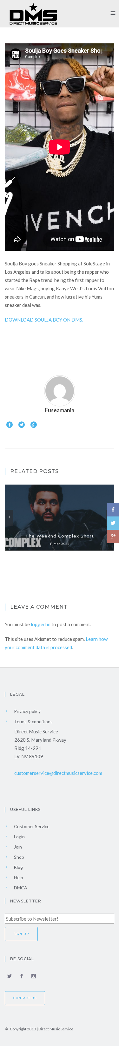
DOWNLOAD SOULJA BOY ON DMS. (44, 320)
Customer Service (31, 826)
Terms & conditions (33, 721)
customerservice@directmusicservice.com (58, 773)
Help (18, 877)
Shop (18, 857)
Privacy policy (27, 711)
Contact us (24, 998)
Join (17, 846)
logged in (40, 624)
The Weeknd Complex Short (59, 535)
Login (19, 836)
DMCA (20, 887)
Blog (18, 867)
